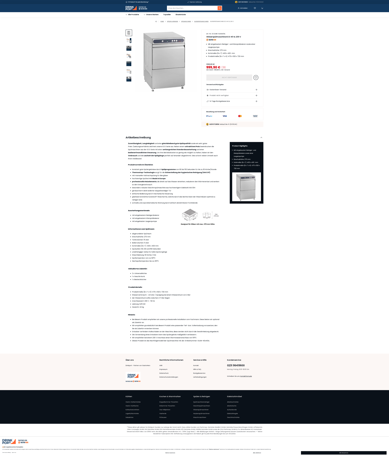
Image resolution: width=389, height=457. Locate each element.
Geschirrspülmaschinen (201, 406)
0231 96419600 (236, 365)
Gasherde (162, 414)
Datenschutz (164, 373)
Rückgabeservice (199, 373)
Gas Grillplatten (164, 410)
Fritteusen (163, 417)
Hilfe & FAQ (197, 369)
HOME (162, 21)
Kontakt (196, 365)
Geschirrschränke (233, 417)
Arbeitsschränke (232, 402)
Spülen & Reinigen (172, 21)
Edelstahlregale (232, 414)
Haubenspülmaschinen (201, 414)
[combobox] (194, 8)
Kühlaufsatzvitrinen (132, 410)
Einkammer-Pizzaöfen (167, 406)
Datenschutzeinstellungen (168, 377)
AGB (160, 365)
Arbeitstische (231, 406)
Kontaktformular (246, 376)
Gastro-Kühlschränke (133, 402)
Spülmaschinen (186, 21)
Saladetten (129, 417)
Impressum (163, 369)
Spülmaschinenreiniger (201, 402)
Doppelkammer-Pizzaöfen (168, 402)
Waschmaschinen (199, 417)
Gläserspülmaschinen (201, 21)
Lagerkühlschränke (132, 414)
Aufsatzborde (232, 410)
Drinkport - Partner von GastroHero (138, 365)
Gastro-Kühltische (132, 406)
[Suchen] (220, 8)
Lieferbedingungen (200, 377)
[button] (262, 8)
